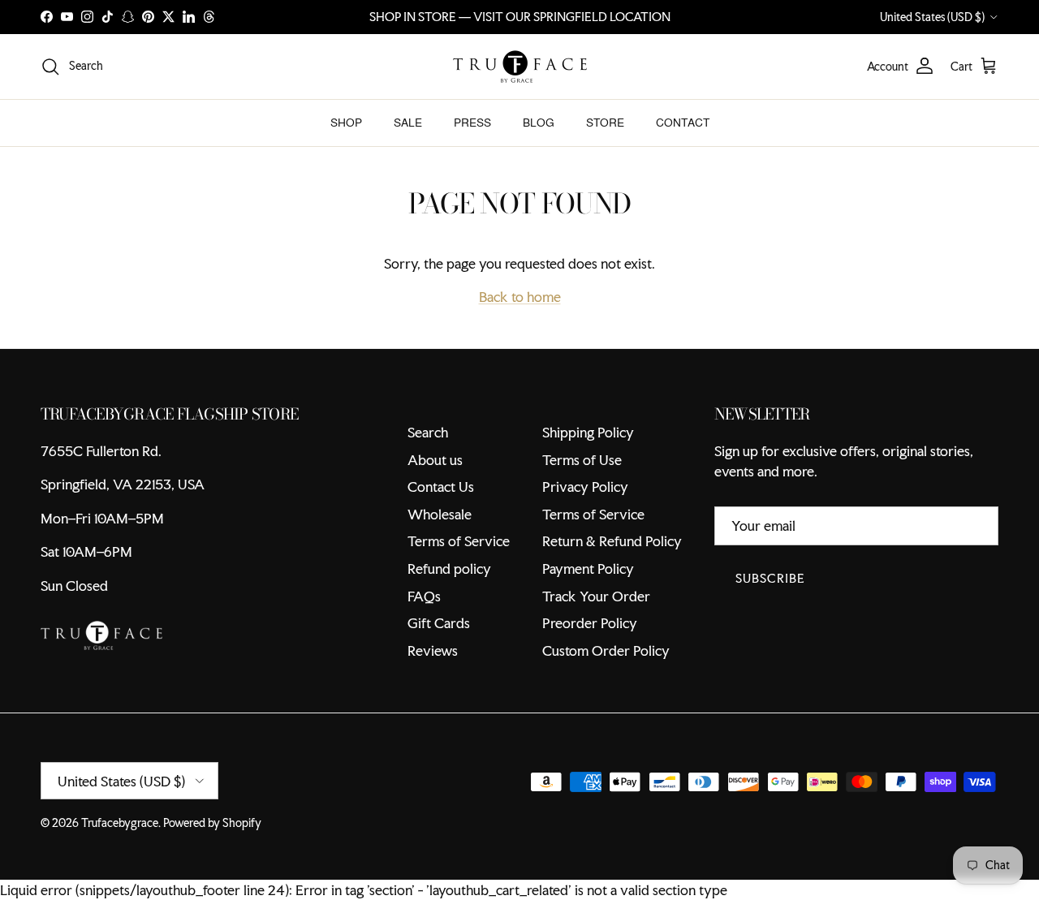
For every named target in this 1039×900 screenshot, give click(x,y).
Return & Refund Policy (612, 540)
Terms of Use (582, 459)
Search (427, 432)
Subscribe (770, 578)
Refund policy (449, 568)
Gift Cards (438, 622)
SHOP (346, 122)
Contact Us (440, 486)
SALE (408, 122)
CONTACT (682, 122)
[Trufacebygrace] (520, 66)
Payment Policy (588, 568)
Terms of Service (458, 540)
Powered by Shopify (212, 822)
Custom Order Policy (606, 650)
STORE (605, 122)
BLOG (538, 122)
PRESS (472, 122)
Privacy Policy (585, 486)
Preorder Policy (589, 622)
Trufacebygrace (119, 822)
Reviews (432, 650)
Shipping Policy (588, 432)
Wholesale (439, 514)
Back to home (520, 296)
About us (435, 459)
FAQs (424, 596)
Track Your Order (596, 596)
